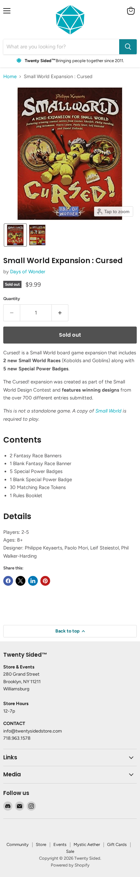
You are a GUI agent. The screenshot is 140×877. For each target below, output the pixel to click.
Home (10, 76)
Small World (108, 411)
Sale (70, 851)
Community (18, 844)
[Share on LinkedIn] (33, 581)
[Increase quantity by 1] (60, 312)
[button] (15, 235)
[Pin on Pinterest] (45, 581)
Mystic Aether (87, 844)
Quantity (11, 298)
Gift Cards (117, 844)
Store (41, 844)
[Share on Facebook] (8, 581)
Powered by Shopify (70, 865)
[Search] (128, 46)
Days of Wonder (27, 272)
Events (59, 844)
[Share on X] (20, 581)
